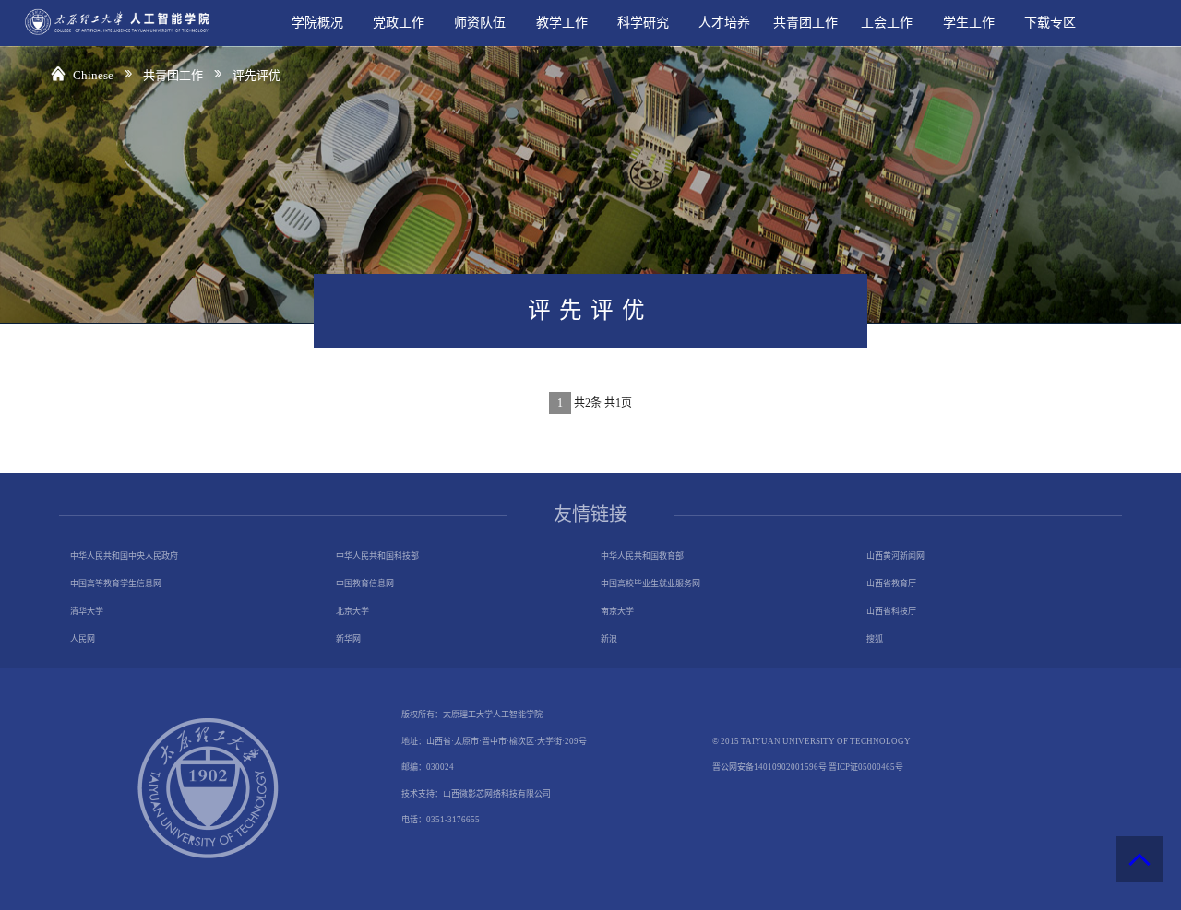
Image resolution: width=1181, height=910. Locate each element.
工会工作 (887, 23)
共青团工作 (805, 23)
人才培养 (724, 23)
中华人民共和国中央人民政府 (124, 556)
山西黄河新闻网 (895, 556)
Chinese (94, 75)
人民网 (82, 639)
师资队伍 (480, 23)
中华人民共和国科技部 (377, 556)
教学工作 (562, 23)
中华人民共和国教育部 (642, 556)
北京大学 (352, 611)
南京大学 (617, 611)
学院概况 (317, 23)
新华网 (348, 639)
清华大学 (86, 611)
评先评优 (256, 75)
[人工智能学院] (110, 34)
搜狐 (874, 639)
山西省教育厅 (891, 583)
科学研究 (643, 23)
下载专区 (1050, 23)
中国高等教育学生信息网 (115, 583)
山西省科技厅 (891, 611)
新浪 (609, 639)
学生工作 (969, 23)
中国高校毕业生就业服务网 (650, 583)
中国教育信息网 (365, 583)
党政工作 (398, 23)
